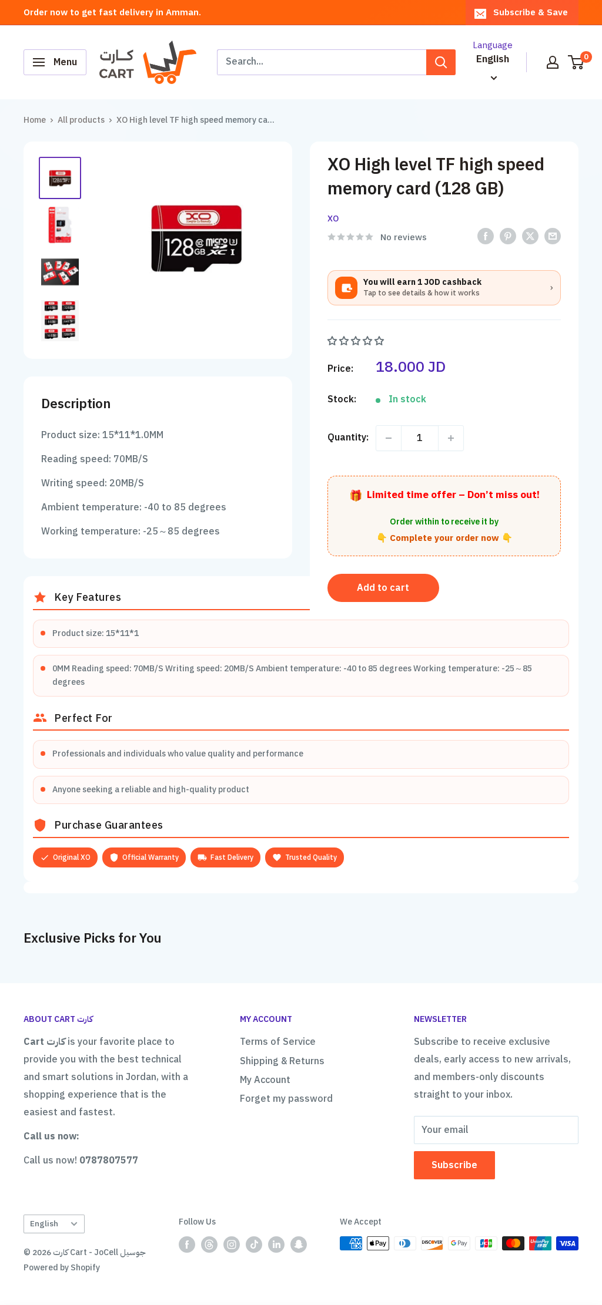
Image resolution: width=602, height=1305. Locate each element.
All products (81, 120)
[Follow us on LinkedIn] (276, 1244)
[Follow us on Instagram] (231, 1244)
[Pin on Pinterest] (508, 236)
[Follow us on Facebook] (187, 1244)
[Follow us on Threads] (209, 1244)
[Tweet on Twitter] (530, 236)
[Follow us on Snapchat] (298, 1244)
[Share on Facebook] (485, 236)
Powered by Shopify (62, 1268)
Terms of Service (278, 1042)
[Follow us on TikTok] (254, 1244)
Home (35, 120)
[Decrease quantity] (388, 438)
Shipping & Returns (282, 1061)
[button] (356, 341)
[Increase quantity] (451, 438)
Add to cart (383, 588)
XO (333, 219)
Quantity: (348, 437)
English (44, 1223)
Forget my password (286, 1099)
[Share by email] (552, 236)
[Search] (441, 62)
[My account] (552, 62)
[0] (576, 62)
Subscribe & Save (530, 12)
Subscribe (454, 1165)
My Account (265, 1080)
